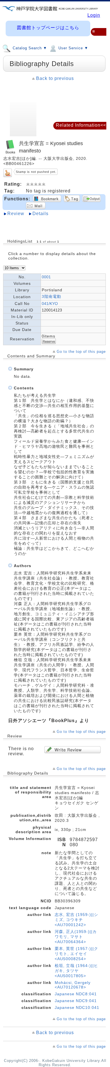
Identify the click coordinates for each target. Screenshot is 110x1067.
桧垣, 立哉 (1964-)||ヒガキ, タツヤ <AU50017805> (76, 970)
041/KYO (50, 303)
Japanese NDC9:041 (76, 1000)
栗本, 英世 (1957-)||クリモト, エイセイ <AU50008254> (76, 953)
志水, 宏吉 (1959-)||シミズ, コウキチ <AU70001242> (76, 919)
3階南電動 (51, 296)
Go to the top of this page (81, 351)
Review (15, 213)
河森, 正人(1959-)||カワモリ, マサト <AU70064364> (76, 936)
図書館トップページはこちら (48, 27)
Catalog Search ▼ (29, 48)
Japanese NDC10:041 (77, 1007)
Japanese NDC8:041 (76, 994)
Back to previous (55, 78)
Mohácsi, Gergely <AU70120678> (73, 984)
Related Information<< (81, 125)
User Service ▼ (72, 48)
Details (40, 213)
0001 (46, 277)
